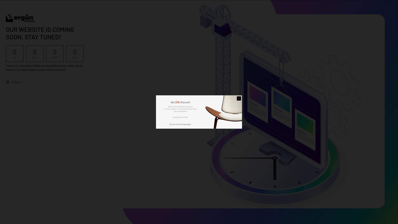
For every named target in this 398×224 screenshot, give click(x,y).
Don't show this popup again (181, 124)
